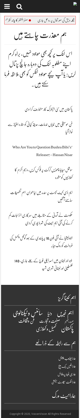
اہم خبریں (65, 313)
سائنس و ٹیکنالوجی (28, 313)
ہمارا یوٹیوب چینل (67, 358)
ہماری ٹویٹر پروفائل (67, 374)
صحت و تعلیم (69, 322)
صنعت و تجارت (49, 321)
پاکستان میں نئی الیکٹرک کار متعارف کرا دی (49, 109)
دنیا (50, 314)
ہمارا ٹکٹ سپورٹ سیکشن (63, 382)
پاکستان (67, 328)
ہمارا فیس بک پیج (67, 366)
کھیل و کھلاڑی (46, 329)
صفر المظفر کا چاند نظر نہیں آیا (19, 20)
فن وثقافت (26, 321)
